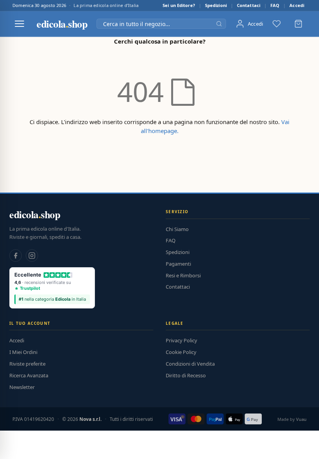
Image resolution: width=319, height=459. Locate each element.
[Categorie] (19, 24)
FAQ (274, 5)
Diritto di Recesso (186, 375)
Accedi (296, 5)
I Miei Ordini (23, 352)
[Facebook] (15, 255)
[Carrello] (298, 24)
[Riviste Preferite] (276, 24)
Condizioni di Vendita (190, 363)
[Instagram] (32, 255)
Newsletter (22, 387)
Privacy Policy (181, 340)
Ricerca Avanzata (28, 375)
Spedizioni (216, 5)
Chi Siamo (177, 229)
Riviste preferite (27, 363)
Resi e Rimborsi (183, 275)
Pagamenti (178, 263)
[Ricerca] (219, 24)
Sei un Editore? (179, 5)
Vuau (301, 419)
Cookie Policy (181, 352)
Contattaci (248, 5)
